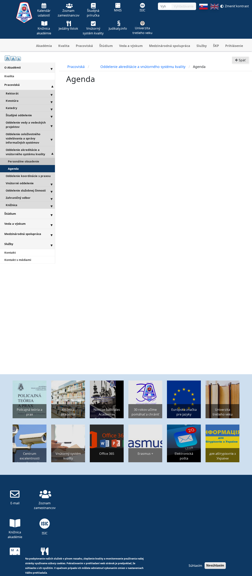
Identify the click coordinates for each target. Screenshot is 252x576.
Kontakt (10, 252)
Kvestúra (12, 101)
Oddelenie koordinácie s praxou (28, 176)
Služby (201, 46)
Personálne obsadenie (23, 161)
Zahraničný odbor (18, 198)
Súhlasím (195, 565)
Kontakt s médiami (17, 260)
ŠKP (216, 46)
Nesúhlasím (215, 565)
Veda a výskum (131, 46)
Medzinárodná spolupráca (169, 46)
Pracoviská (84, 46)
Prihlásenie (234, 46)
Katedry (11, 108)
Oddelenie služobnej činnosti (26, 190)
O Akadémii (12, 67)
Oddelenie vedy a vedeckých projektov (26, 125)
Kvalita (63, 46)
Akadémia (44, 46)
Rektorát (12, 93)
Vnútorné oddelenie (20, 183)
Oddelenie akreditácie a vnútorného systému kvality (25, 152)
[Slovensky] (203, 21)
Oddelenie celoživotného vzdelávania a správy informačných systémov (23, 138)
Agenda (13, 169)
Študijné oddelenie (19, 115)
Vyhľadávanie (184, 6)
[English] (214, 21)
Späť (242, 60)
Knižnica (11, 205)
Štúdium (106, 46)
